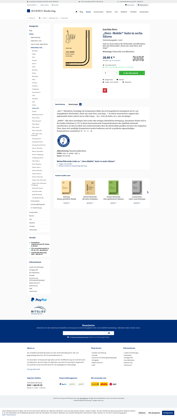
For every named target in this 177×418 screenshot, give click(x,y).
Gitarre (34, 63)
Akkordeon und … (37, 48)
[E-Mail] (105, 90)
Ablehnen (142, 413)
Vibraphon (35, 98)
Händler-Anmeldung (99, 353)
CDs (30, 219)
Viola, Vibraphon (36, 164)
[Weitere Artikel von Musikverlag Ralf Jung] (138, 58)
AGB (30, 288)
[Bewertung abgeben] (116, 55)
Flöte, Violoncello (37, 130)
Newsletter (128, 355)
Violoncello (35, 108)
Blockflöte (35, 51)
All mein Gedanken (90, 198)
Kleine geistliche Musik (66, 198)
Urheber (32, 226)
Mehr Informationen (9, 415)
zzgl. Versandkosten (114, 60)
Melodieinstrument (37, 114)
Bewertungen (75, 104)
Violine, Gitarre (36, 167)
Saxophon (35, 86)
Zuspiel (34, 111)
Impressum (33, 291)
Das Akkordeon (34, 273)
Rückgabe (95, 360)
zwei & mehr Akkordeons (39, 44)
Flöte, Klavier (35, 124)
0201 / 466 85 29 (34, 385)
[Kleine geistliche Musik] (66, 187)
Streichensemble (37, 191)
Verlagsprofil (33, 270)
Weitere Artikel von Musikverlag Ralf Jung (72, 166)
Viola (33, 102)
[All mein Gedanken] (90, 187)
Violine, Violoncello (37, 177)
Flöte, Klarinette (36, 121)
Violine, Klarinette (37, 170)
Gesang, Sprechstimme (38, 145)
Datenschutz (33, 286)
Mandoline (35, 76)
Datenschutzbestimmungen (80, 337)
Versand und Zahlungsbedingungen (37, 279)
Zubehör (32, 223)
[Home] (76, 12)
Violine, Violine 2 (36, 174)
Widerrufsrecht (34, 283)
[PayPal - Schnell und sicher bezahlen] (38, 300)
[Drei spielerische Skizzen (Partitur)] (113, 187)
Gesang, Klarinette (37, 142)
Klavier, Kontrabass (37, 151)
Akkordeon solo (36, 41)
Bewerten (127, 82)
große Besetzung (37, 194)
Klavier (34, 73)
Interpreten (33, 230)
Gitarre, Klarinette (37, 148)
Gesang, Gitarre (36, 138)
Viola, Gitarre (36, 161)
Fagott (34, 54)
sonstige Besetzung (37, 198)
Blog (30, 30)
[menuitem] (143, 5)
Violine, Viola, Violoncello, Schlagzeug (38, 184)
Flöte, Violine (35, 127)
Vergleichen (108, 80)
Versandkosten (84, 398)
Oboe (33, 79)
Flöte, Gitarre (36, 118)
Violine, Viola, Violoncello (39, 180)
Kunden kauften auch (62, 175)
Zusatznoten (33, 212)
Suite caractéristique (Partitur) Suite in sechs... (137, 198)
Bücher (31, 216)
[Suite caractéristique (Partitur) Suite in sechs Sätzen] (137, 187)
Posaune (34, 83)
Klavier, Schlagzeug (37, 154)
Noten (31, 34)
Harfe (33, 67)
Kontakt (31, 275)
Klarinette (35, 70)
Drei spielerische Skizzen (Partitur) (113, 198)
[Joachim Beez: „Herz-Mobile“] (102, 141)
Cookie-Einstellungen (36, 267)
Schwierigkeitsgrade (38, 204)
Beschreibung (60, 104)
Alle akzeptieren (154, 413)
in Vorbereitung (36, 208)
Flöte (33, 57)
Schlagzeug (35, 89)
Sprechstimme (36, 92)
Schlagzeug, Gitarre (37, 158)
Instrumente (35, 201)
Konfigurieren (168, 413)
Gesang (34, 60)
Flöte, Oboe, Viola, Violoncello (36, 134)
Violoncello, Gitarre (37, 188)
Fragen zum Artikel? (111, 82)
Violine (34, 105)
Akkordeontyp (35, 37)
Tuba (33, 95)
